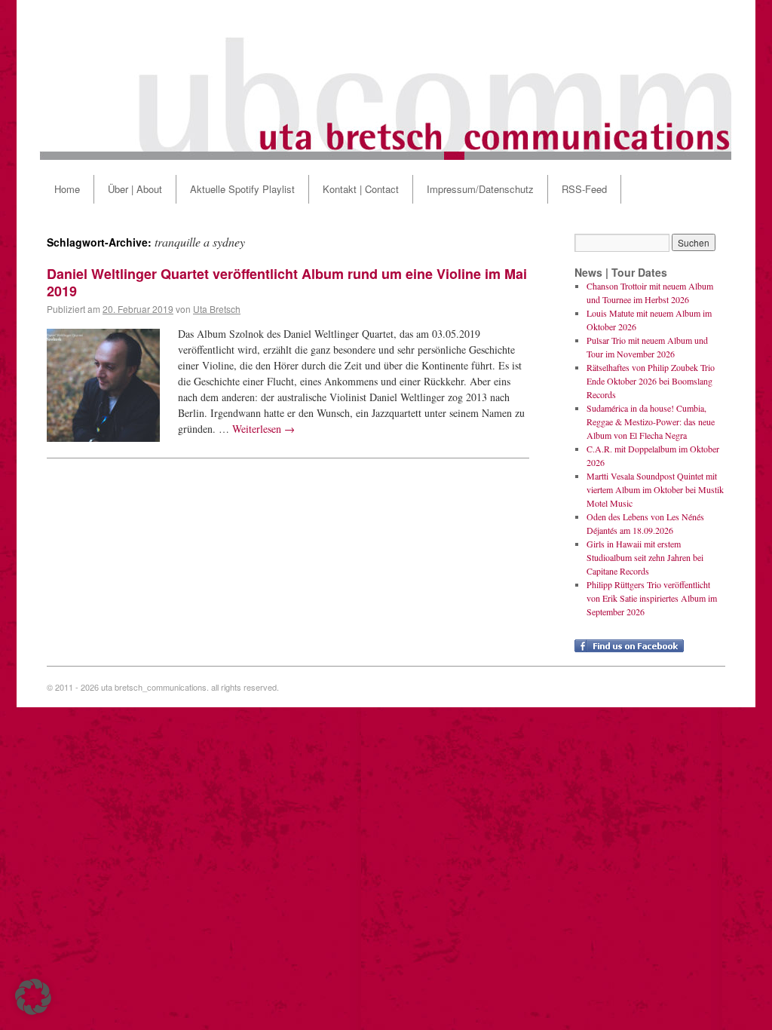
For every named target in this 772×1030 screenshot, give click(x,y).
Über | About (135, 189)
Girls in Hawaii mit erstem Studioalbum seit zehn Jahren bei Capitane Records (645, 557)
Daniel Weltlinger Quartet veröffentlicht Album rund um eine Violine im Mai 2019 (287, 282)
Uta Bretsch (216, 308)
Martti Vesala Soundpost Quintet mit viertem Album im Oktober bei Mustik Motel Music (655, 489)
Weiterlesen (263, 429)
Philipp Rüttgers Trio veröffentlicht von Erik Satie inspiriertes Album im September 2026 (652, 598)
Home (67, 189)
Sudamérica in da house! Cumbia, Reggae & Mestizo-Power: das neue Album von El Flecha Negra (651, 421)
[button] (33, 997)
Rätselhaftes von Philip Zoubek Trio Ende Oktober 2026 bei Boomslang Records (651, 380)
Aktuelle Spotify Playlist (242, 189)
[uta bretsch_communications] (386, 80)
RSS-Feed (584, 189)
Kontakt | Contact (361, 189)
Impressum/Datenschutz (480, 189)
